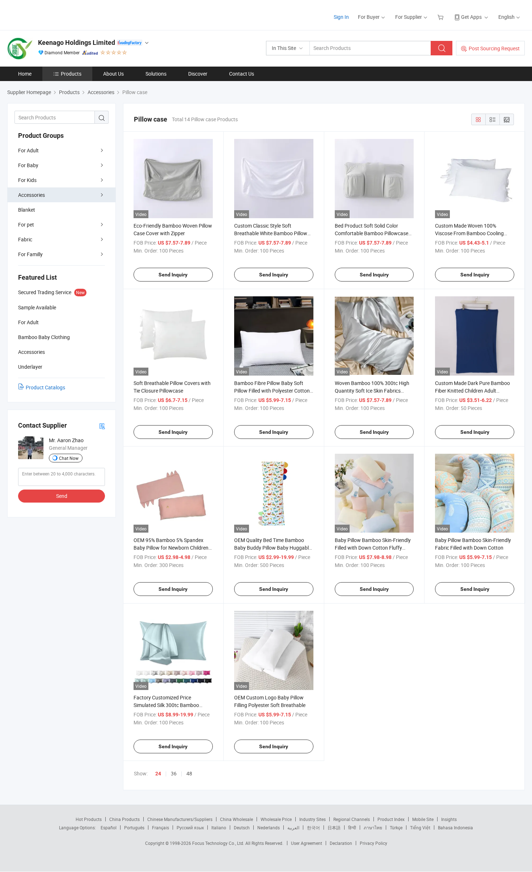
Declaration (341, 843)
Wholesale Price (276, 819)
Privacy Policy (373, 843)
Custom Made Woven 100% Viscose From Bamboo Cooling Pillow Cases (469, 233)
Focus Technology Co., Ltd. (218, 843)
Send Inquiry (173, 275)
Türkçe (396, 827)
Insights (449, 819)
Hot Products (89, 819)
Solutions (155, 73)
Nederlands (268, 827)
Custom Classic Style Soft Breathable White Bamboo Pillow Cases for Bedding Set (270, 233)
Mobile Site (423, 819)
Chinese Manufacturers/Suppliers (179, 819)
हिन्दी (352, 827)
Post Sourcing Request (494, 48)
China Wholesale (236, 819)
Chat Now (69, 458)
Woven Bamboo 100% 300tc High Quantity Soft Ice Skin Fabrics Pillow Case (372, 391)
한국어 (313, 827)
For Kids (27, 180)
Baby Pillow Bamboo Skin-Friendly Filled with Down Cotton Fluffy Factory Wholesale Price (373, 548)
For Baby (28, 165)
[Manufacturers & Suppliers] (53, 14)
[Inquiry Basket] (441, 16)
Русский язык (190, 827)
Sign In (341, 16)
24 (158, 773)
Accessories (31, 194)
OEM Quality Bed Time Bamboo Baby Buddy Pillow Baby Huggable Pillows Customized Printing (272, 548)
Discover (197, 73)
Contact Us (241, 73)
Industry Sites (312, 819)
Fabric (25, 239)
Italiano (218, 827)
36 (174, 773)
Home (24, 73)
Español (109, 827)
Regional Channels (351, 819)
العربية (293, 827)
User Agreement (306, 843)
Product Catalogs (45, 387)
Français (160, 827)
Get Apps (471, 16)
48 (189, 773)
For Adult (28, 150)
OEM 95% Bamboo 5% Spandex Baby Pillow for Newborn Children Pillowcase (171, 548)
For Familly (30, 254)
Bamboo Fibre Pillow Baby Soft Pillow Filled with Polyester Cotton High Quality (272, 391)
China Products (124, 819)
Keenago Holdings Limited (76, 42)
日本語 (334, 827)
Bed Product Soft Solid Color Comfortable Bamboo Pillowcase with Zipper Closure (371, 233)
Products (71, 73)
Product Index (391, 819)
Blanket (26, 209)
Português (134, 827)
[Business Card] (102, 426)
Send (61, 495)
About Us (113, 73)
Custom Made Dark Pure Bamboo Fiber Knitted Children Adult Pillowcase (472, 391)
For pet (26, 224)
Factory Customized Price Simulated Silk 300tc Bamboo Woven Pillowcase (166, 705)
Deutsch (242, 827)
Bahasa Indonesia (455, 827)
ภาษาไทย (373, 827)
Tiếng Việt (420, 827)
